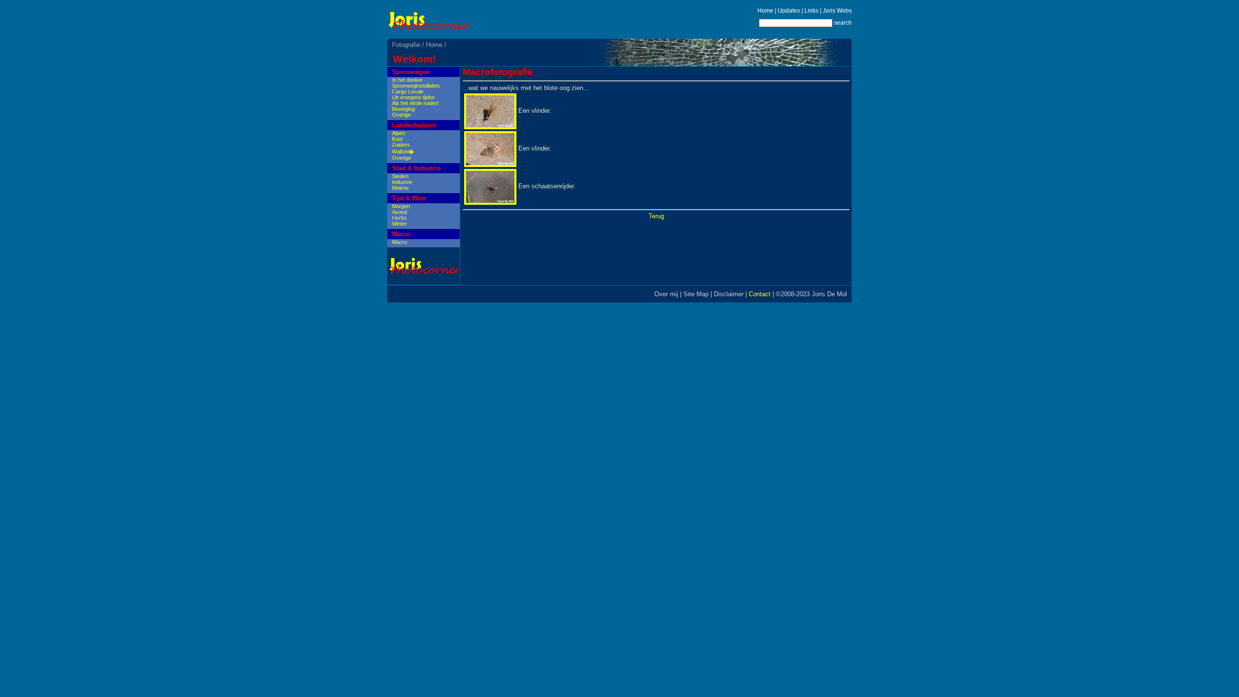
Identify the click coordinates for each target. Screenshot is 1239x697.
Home (765, 10)
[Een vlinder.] (490, 127)
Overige (401, 115)
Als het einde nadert (415, 103)
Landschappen (414, 125)
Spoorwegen (411, 72)
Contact (760, 294)
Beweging (403, 109)
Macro (401, 234)
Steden (400, 176)
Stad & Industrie (416, 168)
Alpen (398, 133)
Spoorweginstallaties (416, 86)
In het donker (407, 80)
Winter (399, 224)
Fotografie (406, 44)
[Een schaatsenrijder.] (490, 202)
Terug (656, 216)
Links (811, 10)
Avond (399, 212)
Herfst (399, 218)
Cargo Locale (407, 91)
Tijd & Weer (409, 198)
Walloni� (403, 151)
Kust (397, 139)
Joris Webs (837, 10)
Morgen (401, 206)
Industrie (402, 182)
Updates (789, 10)
